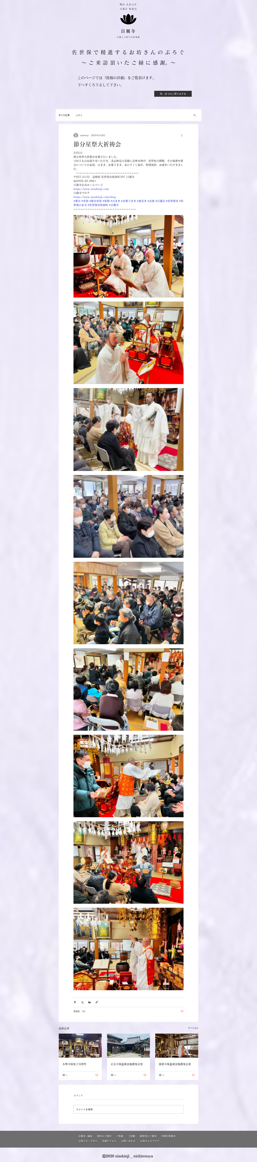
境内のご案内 (106, 1136)
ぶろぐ (79, 115)
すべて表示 (193, 1028)
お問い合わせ (128, 1141)
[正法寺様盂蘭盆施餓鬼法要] (128, 1046)
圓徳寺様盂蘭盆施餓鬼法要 (175, 1064)
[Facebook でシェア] (74, 1002)
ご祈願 (134, 1136)
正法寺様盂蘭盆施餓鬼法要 (127, 1064)
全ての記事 (64, 115)
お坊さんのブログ (149, 1141)
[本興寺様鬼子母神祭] (80, 1046)
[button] (194, 115)
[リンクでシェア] (96, 1002)
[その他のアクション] (182, 135)
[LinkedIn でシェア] (89, 1002)
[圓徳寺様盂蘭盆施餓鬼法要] (176, 1046)
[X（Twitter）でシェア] (82, 1002)
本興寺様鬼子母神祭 (74, 1064)
